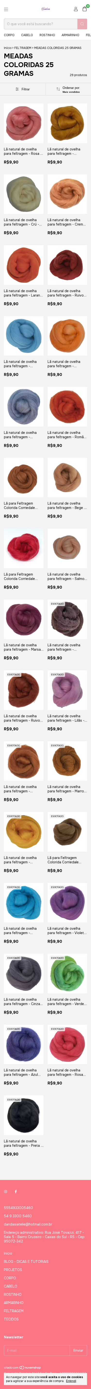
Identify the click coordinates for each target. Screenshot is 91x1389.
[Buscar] (82, 24)
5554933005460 (18, 1208)
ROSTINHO (47, 35)
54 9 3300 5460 (18, 1216)
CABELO (27, 35)
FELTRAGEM (22, 48)
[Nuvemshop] (22, 1369)
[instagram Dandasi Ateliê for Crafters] (5, 1192)
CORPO (9, 35)
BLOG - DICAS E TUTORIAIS (26, 1261)
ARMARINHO (70, 35)
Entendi (71, 1381)
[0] (84, 9)
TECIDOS (11, 1319)
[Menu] (6, 9)
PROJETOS (13, 1270)
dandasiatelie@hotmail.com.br (28, 1224)
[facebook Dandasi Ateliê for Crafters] (15, 1192)
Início (7, 48)
